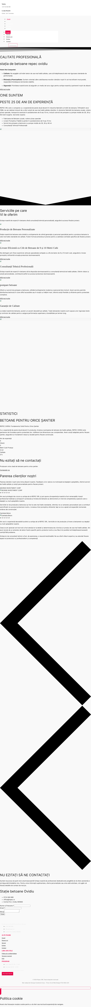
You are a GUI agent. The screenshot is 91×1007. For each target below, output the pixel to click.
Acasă (8, 19)
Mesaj (2, 912)
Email (2, 908)
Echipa (9, 26)
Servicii (9, 21)
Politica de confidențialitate (9, 953)
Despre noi (10, 23)
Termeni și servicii (7, 956)
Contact (9, 28)
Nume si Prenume (7, 906)
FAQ (3, 958)
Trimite (2, 914)
